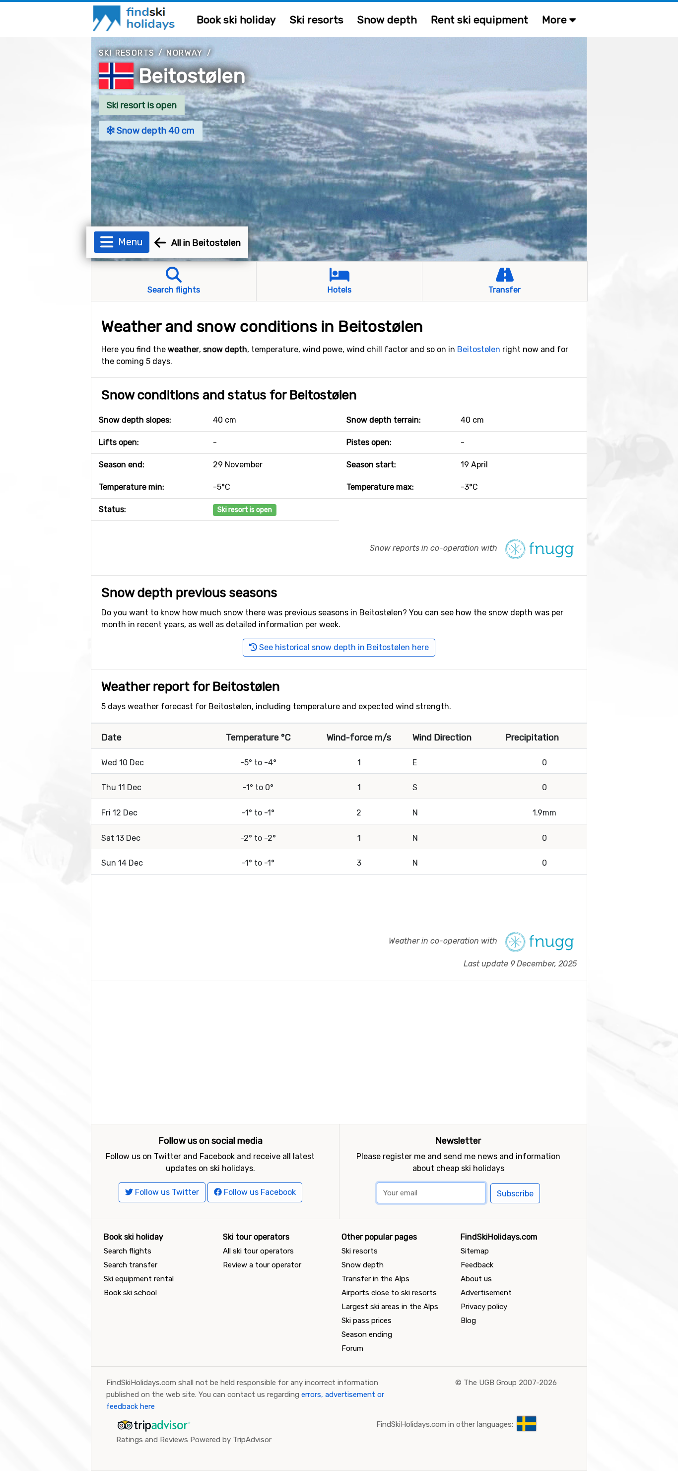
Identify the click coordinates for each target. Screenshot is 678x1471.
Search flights (127, 1251)
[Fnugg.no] (539, 548)
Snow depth (387, 19)
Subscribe (515, 1193)
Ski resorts (316, 19)
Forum (352, 1348)
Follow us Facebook (259, 1192)
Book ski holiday (236, 19)
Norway (184, 53)
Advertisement (486, 1292)
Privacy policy (484, 1306)
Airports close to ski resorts (389, 1292)
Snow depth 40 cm (155, 130)
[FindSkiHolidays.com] (135, 17)
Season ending (366, 1334)
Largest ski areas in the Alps (389, 1306)
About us (476, 1278)
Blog (468, 1320)
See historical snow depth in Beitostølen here (343, 647)
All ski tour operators (258, 1251)
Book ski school (130, 1292)
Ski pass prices (366, 1320)
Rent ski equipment (479, 19)
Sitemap (475, 1251)
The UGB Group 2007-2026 (510, 1382)
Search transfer (130, 1264)
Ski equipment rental (139, 1278)
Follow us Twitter (166, 1192)
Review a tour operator (262, 1264)
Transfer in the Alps (375, 1278)
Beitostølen (192, 75)
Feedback (477, 1264)
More (555, 19)
